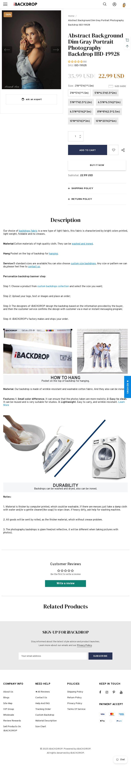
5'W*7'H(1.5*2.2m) (81, 102)
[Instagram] (109, 692)
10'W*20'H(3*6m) (106, 121)
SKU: (71, 65)
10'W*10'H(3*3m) (80, 121)
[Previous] (7, 49)
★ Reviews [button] (127, 387)
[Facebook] (102, 692)
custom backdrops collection (53, 286)
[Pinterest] (116, 692)
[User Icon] (114, 4)
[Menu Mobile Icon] (5, 4)
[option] (31, 49)
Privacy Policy (84, 645)
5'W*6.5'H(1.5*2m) (105, 93)
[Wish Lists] (113, 150)
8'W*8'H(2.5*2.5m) (108, 112)
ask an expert (34, 99)
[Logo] (25, 4)
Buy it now (97, 165)
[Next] (56, 49)
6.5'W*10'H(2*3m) (80, 112)
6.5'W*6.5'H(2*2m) (109, 102)
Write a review (66, 583)
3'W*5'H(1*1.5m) (79, 93)
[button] (75, 61)
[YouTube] (123, 692)
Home (71, 16)
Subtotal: (73, 175)
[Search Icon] (104, 4)
